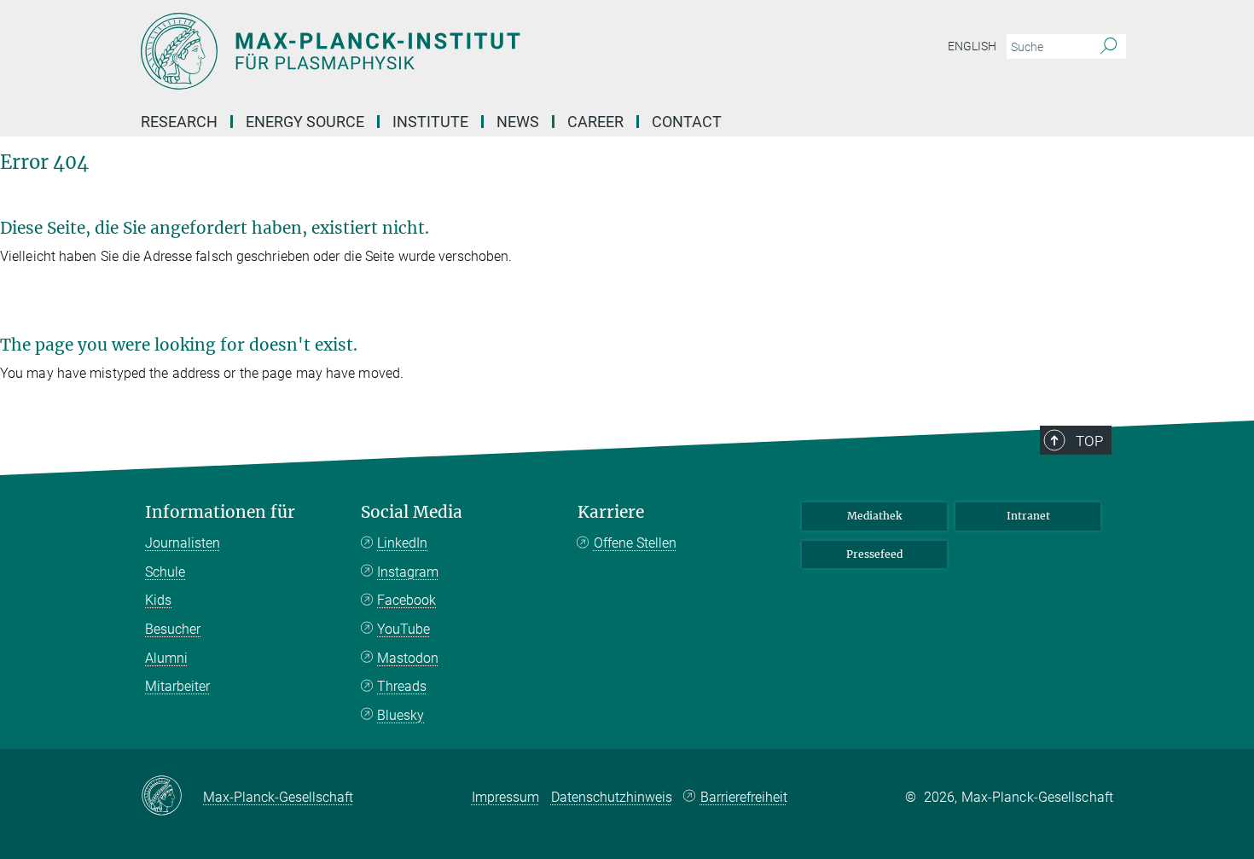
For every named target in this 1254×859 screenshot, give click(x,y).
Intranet (1028, 515)
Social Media (411, 512)
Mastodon (407, 658)
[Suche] (1108, 47)
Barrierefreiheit (743, 797)
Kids (158, 600)
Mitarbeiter (177, 686)
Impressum (505, 797)
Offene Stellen (635, 543)
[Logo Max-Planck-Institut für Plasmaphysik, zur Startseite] (461, 51)
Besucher (172, 629)
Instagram (407, 572)
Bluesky (400, 715)
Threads (402, 686)
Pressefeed (874, 554)
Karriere (611, 512)
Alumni (166, 658)
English (972, 46)
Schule (165, 572)
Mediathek (874, 515)
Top (1089, 441)
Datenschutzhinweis (611, 797)
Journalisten (182, 543)
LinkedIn (402, 543)
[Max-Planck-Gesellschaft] (172, 796)
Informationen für (220, 512)
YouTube (403, 629)
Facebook (406, 600)
